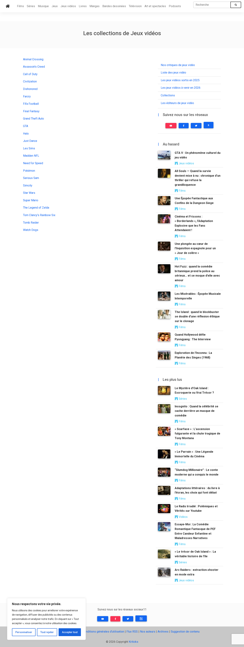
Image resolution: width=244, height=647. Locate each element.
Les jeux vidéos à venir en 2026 (180, 87)
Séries (31, 6)
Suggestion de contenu (185, 631)
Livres (83, 6)
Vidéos (183, 517)
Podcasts (175, 6)
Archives (163, 631)
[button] (170, 125)
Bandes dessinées (114, 6)
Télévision (135, 6)
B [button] (208, 125)
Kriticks (133, 641)
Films (20, 6)
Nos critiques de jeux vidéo (178, 65)
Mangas (94, 6)
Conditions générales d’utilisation (103, 631)
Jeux (55, 6)
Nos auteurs (147, 631)
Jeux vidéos (68, 6)
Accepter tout (70, 632)
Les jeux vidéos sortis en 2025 (180, 80)
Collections (168, 95)
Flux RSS (132, 631)
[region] (46, 619)
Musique (43, 6)
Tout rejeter (47, 632)
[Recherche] (235, 5)
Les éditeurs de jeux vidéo (177, 103)
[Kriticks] (8, 6)
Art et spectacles (155, 6)
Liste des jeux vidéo (173, 72)
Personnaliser (23, 632)
